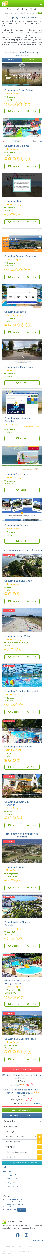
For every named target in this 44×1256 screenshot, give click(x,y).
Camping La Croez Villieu (18, 90)
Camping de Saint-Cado (18, 580)
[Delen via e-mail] (31, 9)
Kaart (34, 60)
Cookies (21, 1210)
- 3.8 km (8, 1167)
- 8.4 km (10, 1187)
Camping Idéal (13, 200)
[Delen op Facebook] (13, 9)
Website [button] (15, 111)
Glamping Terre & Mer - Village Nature (18, 982)
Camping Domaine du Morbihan (16, 803)
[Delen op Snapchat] (22, 9)
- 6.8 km (10, 1179)
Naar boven (37, 1240)
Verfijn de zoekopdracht (23, 1115)
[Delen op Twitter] (18, 9)
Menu (37, 3)
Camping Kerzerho (15, 311)
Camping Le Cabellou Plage (20, 1038)
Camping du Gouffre (16, 866)
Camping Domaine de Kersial (21, 691)
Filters (13, 60)
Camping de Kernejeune (18, 746)
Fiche (33, 111)
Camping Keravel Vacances (20, 256)
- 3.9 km (8, 1171)
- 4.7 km (11, 1175)
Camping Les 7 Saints (16, 145)
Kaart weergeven (24, 1110)
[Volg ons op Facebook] (18, 1235)
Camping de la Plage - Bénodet (17, 924)
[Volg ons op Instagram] (27, 1235)
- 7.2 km (9, 1183)
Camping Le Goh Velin (17, 635)
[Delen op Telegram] (26, 9)
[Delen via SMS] (35, 9)
